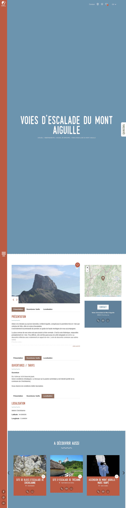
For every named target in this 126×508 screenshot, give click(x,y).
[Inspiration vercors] (123, 129)
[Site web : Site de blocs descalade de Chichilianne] (32, 491)
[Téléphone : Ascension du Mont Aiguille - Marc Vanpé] (98, 491)
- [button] (87, 270)
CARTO (119, 296)
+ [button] (87, 267)
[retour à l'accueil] (3, 3)
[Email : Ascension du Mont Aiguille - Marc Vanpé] (103, 491)
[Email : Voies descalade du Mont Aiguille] (103, 320)
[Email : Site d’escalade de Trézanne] (66, 489)
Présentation (18, 358)
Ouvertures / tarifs (33, 309)
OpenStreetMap (106, 296)
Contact (92, 4)
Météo (102, 4)
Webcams (98, 4)
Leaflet (98, 296)
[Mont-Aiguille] (46, 284)
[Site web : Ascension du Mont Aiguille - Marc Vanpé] (108, 491)
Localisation (47, 309)
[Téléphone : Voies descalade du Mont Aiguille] (98, 320)
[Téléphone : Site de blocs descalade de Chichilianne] (27, 491)
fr (113, 4)
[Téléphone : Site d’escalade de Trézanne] (62, 489)
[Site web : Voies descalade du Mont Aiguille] (108, 320)
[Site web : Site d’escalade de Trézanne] (71, 489)
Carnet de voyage (106, 4)
